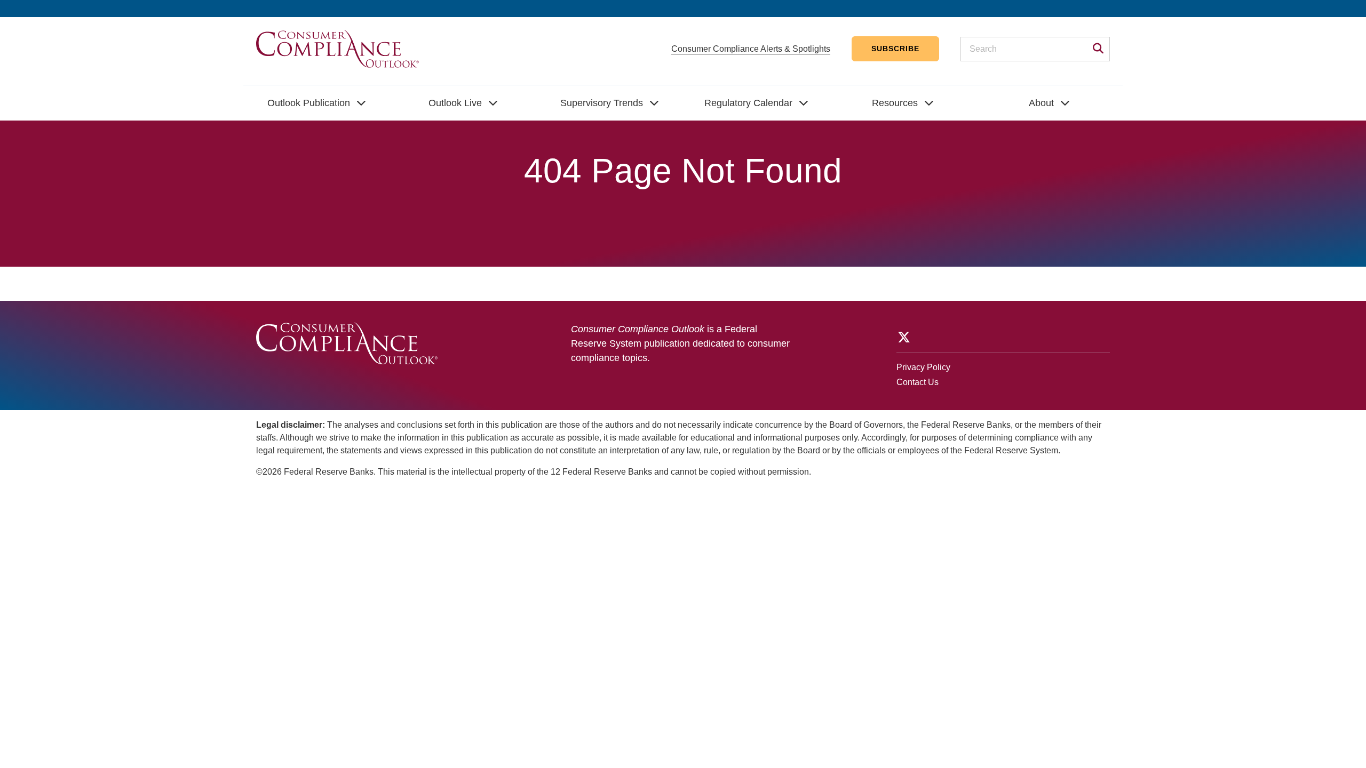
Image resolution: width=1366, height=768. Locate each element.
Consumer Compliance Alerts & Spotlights (750, 48)
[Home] (337, 48)
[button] (316, 103)
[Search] (1094, 49)
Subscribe (895, 48)
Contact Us (917, 382)
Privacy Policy (923, 367)
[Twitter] (902, 337)
